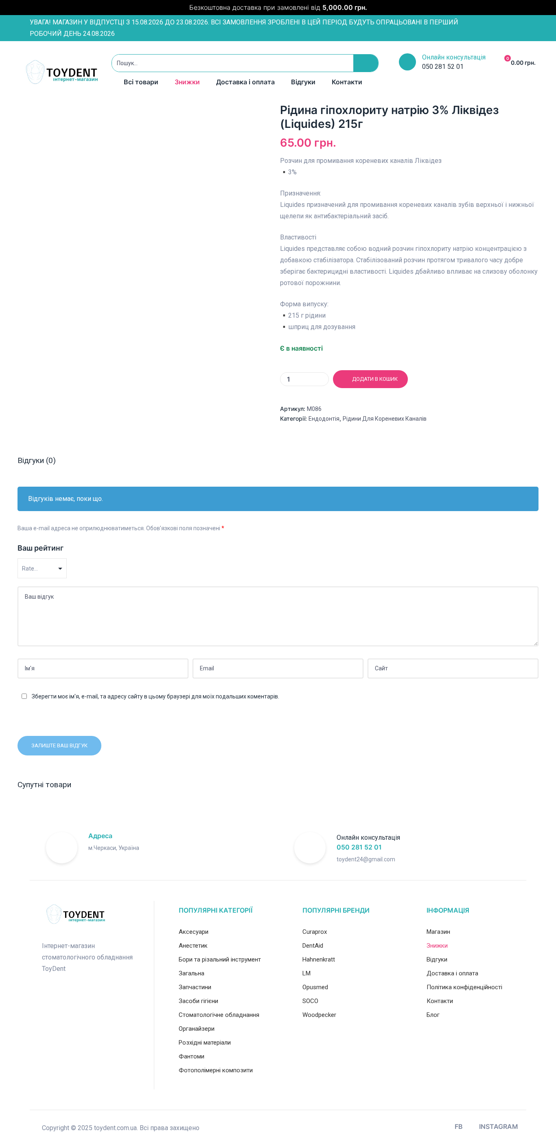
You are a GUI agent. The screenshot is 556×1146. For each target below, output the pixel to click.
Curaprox (314, 931)
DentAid (312, 945)
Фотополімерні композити (216, 1070)
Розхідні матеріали (205, 1042)
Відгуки (303, 82)
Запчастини (195, 987)
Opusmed (315, 987)
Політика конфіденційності (464, 987)
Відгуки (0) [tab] (37, 460)
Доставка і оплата (245, 82)
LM (306, 973)
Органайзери (197, 1028)
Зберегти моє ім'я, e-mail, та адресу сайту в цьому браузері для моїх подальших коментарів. (155, 696)
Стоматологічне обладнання (219, 1015)
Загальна (191, 973)
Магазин (438, 931)
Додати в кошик (375, 379)
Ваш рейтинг (40, 548)
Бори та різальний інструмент (220, 959)
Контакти (347, 82)
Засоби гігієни (198, 1001)
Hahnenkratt (318, 959)
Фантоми (191, 1056)
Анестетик (193, 945)
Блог (433, 1015)
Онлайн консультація (454, 57)
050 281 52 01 (359, 847)
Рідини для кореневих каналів (385, 418)
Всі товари (141, 82)
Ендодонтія (324, 418)
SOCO (310, 1001)
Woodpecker (319, 1015)
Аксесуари (193, 931)
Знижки (187, 82)
